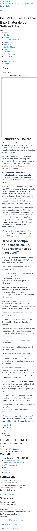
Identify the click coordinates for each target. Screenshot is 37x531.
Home (6, 33)
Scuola (6, 37)
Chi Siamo (8, 35)
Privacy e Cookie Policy (9, 528)
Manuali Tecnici (9, 61)
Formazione (8, 42)
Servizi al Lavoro (10, 47)
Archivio (7, 52)
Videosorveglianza (7, 494)
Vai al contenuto (6, 1)
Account (7, 64)
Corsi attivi (8, 56)
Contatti (7, 59)
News (6, 49)
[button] (18, 30)
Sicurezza (7, 45)
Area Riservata (9, 54)
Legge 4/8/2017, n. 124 (8, 524)
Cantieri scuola (13, 40)
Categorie (5, 75)
